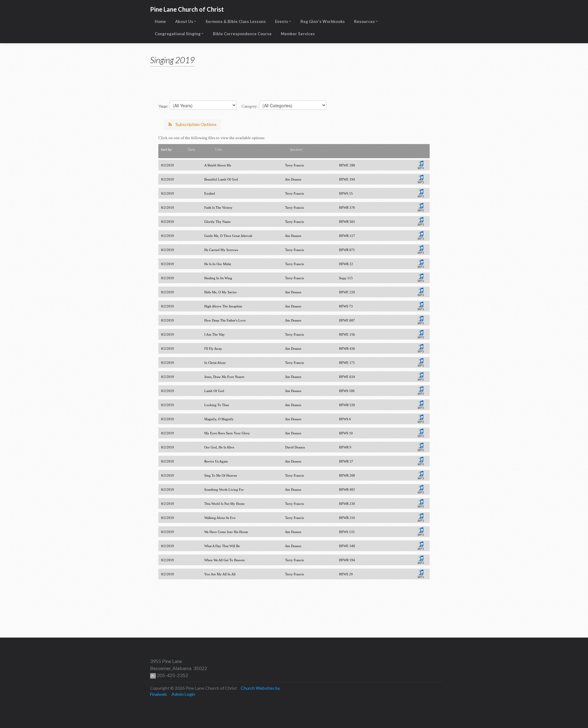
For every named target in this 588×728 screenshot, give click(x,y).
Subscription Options (196, 124)
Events (281, 21)
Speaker (296, 149)
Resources (364, 21)
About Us (184, 21)
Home (160, 21)
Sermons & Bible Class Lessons (235, 21)
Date (191, 149)
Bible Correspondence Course (242, 33)
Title (218, 149)
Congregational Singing (178, 33)
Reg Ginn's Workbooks (322, 21)
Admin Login (183, 694)
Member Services (298, 33)
